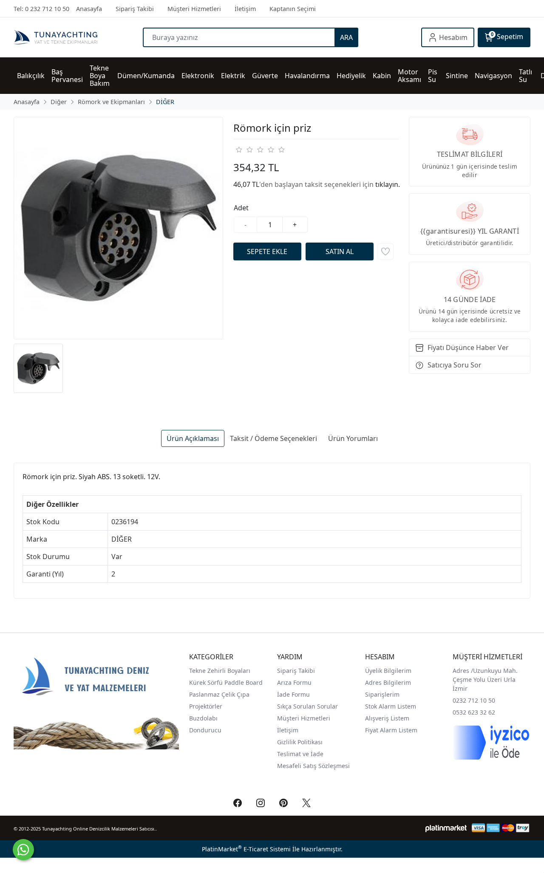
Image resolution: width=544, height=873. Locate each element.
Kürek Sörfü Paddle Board (226, 682)
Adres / (463, 671)
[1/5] (238, 149)
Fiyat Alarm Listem (391, 730)
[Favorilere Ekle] (385, 251)
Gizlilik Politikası (300, 742)
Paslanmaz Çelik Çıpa (219, 694)
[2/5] (244, 149)
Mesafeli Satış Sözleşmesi (313, 766)
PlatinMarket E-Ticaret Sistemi (246, 849)
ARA (346, 37)
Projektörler (205, 706)
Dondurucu (205, 730)
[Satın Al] (340, 251)
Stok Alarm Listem (390, 706)
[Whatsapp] (23, 849)
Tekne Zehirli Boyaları (219, 671)
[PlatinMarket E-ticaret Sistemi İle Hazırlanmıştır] (446, 827)
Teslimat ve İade (300, 754)
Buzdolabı (203, 718)
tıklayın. (387, 184)
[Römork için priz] (118, 228)
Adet (241, 207)
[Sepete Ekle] (267, 251)
